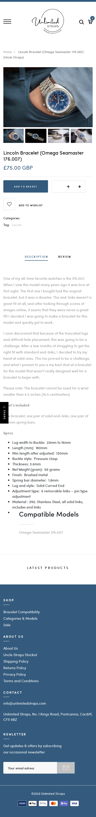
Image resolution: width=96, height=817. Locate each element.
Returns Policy (14, 667)
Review (64, 257)
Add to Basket (26, 186)
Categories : (12, 218)
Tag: (6, 224)
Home (7, 51)
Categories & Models (20, 618)
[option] (48, 97)
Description (36, 257)
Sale (6, 624)
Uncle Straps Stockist (20, 654)
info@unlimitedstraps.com (24, 703)
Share (4, 415)
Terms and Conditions (21, 680)
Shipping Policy (15, 661)
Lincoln (17, 224)
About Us (10, 648)
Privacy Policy (14, 674)
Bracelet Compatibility (21, 611)
